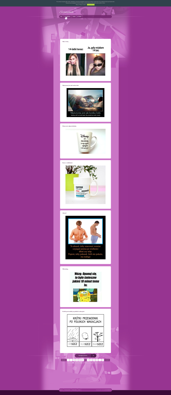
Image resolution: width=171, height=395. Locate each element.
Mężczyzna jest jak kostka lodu (70, 85)
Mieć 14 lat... (65, 41)
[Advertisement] (85, 28)
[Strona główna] (68, 13)
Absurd (64, 213)
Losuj (74, 16)
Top (61, 16)
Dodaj (79, 16)
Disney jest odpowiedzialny (69, 126)
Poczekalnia (67, 17)
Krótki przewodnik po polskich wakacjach (73, 311)
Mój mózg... (65, 269)
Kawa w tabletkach (67, 162)
